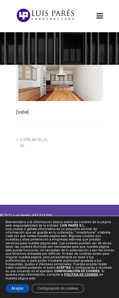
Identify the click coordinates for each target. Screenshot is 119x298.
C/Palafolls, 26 (34, 142)
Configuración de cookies (58, 288)
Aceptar (17, 288)
